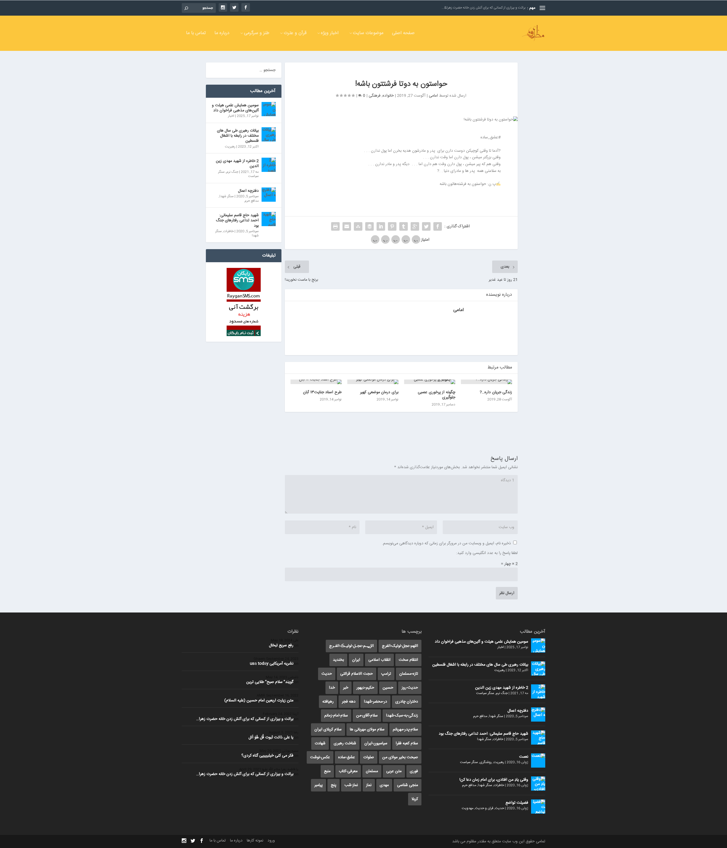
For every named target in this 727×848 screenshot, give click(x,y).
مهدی (384, 785)
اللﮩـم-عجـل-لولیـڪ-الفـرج (351, 646)
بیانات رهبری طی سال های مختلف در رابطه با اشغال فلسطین (238, 135)
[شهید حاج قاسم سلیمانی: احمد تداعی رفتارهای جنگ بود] (269, 219)
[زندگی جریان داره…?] (486, 382)
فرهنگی (375, 95)
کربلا (414, 799)
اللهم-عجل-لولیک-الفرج (400, 646)
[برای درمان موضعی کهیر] (372, 382)
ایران (356, 660)
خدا (332, 687)
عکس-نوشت (320, 757)
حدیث (499, 808)
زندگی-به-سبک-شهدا (402, 715)
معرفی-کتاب (348, 771)
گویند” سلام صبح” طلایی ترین (269, 682)
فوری (414, 771)
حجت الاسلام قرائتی (356, 673)
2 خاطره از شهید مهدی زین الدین (237, 164)
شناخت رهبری (345, 743)
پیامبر (318, 785)
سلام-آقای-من (367, 715)
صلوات (368, 757)
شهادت (320, 743)
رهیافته (328, 701)
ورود (271, 840)
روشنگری (486, 762)
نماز (368, 785)
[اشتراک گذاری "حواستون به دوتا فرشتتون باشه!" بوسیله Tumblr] (403, 226)
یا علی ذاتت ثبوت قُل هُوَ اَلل (270, 737)
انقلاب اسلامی (379, 660)
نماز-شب (351, 785)
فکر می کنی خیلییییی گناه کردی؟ (267, 755)
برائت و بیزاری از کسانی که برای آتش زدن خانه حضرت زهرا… (244, 719)
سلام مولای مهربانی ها (367, 729)
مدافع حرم (252, 201)
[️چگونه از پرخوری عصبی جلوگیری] (429, 382)
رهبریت (230, 146)
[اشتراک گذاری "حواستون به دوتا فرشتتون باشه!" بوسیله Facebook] (437, 226)
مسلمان (372, 771)
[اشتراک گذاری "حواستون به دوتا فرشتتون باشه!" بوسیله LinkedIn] (381, 226)
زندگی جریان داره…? (496, 392)
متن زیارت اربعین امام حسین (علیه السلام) (258, 700)
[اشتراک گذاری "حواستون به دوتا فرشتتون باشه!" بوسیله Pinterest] (392, 226)
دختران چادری (406, 701)
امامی (433, 95)
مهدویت (467, 808)
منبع (327, 771)
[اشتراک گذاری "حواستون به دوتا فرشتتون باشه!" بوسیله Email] (346, 226)
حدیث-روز (410, 687)
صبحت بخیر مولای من (400, 757)
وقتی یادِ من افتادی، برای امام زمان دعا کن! (493, 779)
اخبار (231, 116)
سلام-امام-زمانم (336, 715)
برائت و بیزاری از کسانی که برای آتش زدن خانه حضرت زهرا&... (484, 8)
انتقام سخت (408, 660)
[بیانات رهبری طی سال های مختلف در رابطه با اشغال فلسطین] (269, 134)
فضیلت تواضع (516, 802)
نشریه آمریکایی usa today (271, 663)
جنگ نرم (232, 172)
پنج (333, 785)
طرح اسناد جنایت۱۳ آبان (322, 392)
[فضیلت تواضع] (538, 806)
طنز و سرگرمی (256, 34)
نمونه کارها (255, 840)
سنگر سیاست (485, 693)
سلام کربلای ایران (328, 729)
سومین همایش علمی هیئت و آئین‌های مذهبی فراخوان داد (235, 108)
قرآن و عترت (295, 34)
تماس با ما (196, 34)
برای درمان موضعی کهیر (379, 392)
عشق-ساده (346, 757)
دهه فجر (349, 701)
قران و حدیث (484, 808)
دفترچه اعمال (248, 190)
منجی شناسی (407, 785)
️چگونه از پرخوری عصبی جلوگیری (436, 395)
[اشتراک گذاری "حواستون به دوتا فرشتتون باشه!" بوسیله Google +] (415, 226)
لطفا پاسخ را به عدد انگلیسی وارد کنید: (487, 553)
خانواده (388, 95)
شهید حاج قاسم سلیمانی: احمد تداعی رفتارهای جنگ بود (237, 220)
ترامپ (386, 673)
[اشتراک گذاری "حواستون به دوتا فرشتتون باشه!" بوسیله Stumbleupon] (358, 226)
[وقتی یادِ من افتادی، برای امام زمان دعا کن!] (538, 783)
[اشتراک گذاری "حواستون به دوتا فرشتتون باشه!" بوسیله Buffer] (369, 226)
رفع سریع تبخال (281, 645)
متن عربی (394, 771)
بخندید (338, 660)
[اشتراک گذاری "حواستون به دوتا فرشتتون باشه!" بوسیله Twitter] (426, 226)
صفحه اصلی (403, 34)
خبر (345, 687)
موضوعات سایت (368, 34)
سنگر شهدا (227, 196)
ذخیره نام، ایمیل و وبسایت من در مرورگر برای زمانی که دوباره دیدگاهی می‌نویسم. (446, 543)
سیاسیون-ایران (375, 743)
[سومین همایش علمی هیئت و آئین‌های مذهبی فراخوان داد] (269, 109)
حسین (388, 687)
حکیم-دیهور (365, 687)
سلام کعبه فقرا (407, 743)
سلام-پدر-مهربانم (405, 729)
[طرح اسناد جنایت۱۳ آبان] (316, 382)
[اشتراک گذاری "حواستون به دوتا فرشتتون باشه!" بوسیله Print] (335, 226)
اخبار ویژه (330, 34)
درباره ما (221, 34)
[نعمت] (538, 760)
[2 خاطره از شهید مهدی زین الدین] (269, 165)
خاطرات (228, 231)
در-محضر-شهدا (375, 701)
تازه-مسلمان (408, 673)
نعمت (523, 756)
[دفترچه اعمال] (269, 194)
